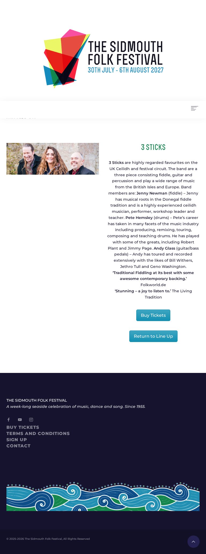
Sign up (16, 439)
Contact (18, 445)
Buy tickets (22, 427)
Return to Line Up (153, 336)
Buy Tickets (153, 315)
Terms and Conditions (38, 433)
